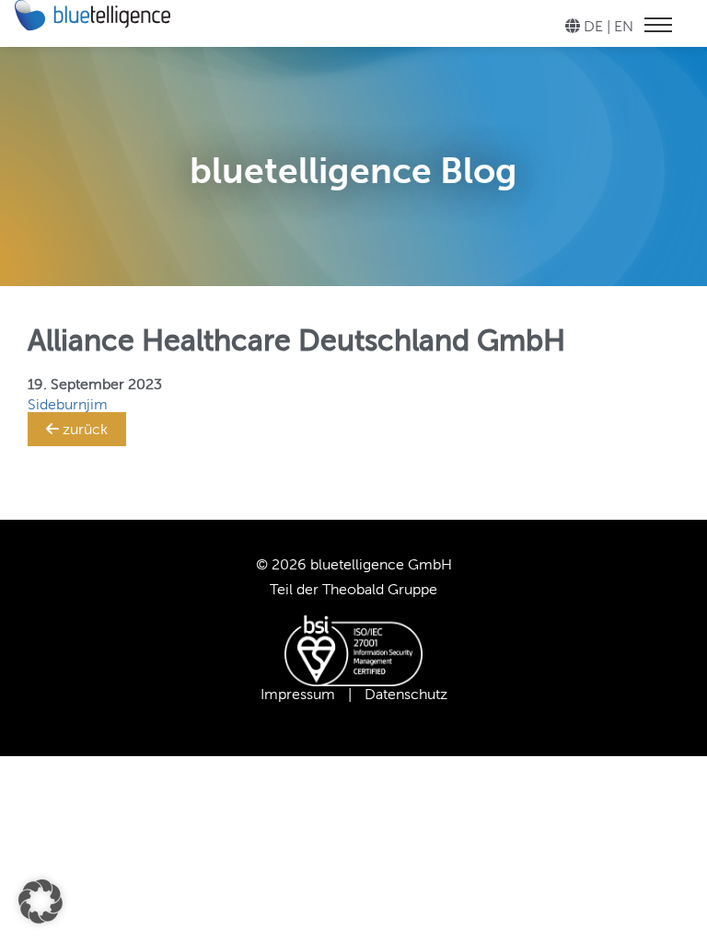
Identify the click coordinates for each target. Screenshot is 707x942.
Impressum (298, 694)
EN (623, 26)
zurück (83, 429)
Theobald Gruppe (379, 589)
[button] (40, 901)
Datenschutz (406, 694)
